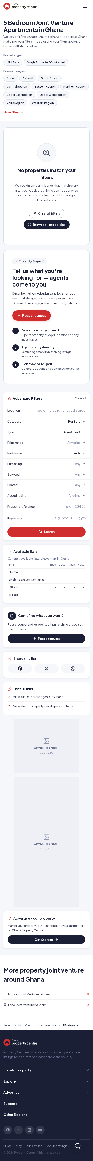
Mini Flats (13, 62)
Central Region (17, 86)
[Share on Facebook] (20, 668)
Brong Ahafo (49, 78)
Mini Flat (14, 572)
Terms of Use (33, 1146)
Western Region (43, 103)
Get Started (44, 939)
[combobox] (57, 410)
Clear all (80, 398)
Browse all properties (49, 224)
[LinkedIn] (29, 1130)
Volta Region (15, 103)
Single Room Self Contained (46, 62)
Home (8, 1025)
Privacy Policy (12, 1146)
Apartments (49, 1025)
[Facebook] (7, 1130)
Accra (11, 78)
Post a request (34, 315)
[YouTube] (40, 1130)
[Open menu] (85, 6)
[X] (18, 1130)
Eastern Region (45, 86)
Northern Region (74, 86)
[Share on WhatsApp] (73, 668)
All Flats (14, 594)
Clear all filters (49, 213)
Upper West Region (53, 94)
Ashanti (27, 78)
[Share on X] (46, 668)
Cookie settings (56, 1146)
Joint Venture (26, 1025)
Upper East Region (19, 94)
